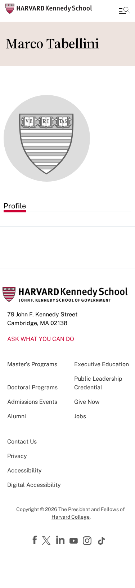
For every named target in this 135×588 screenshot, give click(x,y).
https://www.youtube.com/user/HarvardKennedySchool (74, 541)
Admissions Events (32, 401)
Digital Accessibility (34, 484)
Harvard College (70, 517)
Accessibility (24, 470)
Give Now (86, 401)
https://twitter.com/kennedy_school (47, 541)
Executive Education (101, 364)
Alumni (16, 416)
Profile (15, 206)
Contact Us (22, 441)
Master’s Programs (32, 364)
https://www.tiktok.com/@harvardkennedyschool (101, 541)
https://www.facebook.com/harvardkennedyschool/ (35, 540)
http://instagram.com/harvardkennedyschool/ (88, 541)
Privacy (17, 456)
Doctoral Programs (32, 387)
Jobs (80, 416)
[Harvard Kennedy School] (48, 9)
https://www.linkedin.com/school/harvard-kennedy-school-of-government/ (61, 540)
